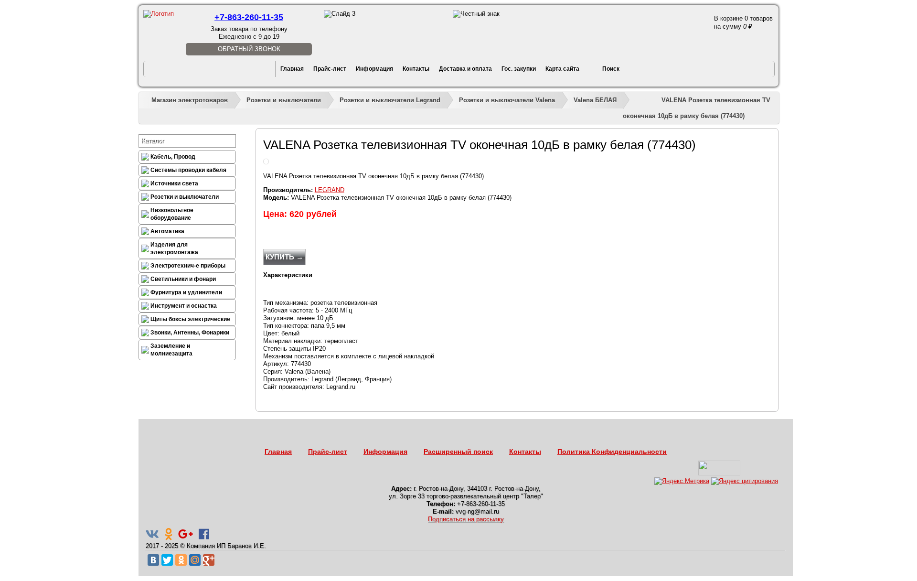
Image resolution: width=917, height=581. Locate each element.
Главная (292, 68)
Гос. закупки (518, 68)
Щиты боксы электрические (190, 319)
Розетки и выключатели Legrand (390, 100)
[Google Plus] (208, 560)
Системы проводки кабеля (188, 170)
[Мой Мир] (195, 560)
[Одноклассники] (181, 560)
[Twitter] (167, 560)
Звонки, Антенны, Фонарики (189, 332)
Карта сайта (562, 68)
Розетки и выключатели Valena (507, 100)
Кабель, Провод (172, 156)
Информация (374, 68)
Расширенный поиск (458, 451)
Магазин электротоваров (189, 100)
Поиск (610, 68)
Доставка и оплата (465, 68)
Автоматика (167, 231)
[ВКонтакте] (153, 560)
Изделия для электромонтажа (174, 248)
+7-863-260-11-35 (248, 17)
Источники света (174, 183)
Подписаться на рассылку (466, 519)
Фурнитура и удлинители (186, 292)
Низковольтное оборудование (171, 214)
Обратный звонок (249, 49)
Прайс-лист (329, 68)
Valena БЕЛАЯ (595, 100)
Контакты (416, 68)
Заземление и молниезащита (171, 350)
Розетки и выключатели (283, 100)
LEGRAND (329, 190)
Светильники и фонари (183, 279)
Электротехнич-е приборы (187, 265)
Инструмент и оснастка (183, 305)
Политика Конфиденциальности (612, 451)
